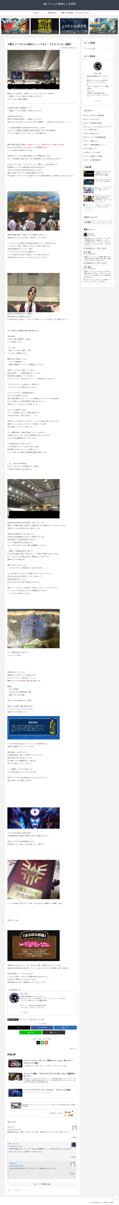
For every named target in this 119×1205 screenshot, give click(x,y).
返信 (74, 1137)
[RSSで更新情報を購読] (27, 1012)
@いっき (24, 993)
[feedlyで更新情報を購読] (24, 1012)
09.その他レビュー (13, 1019)
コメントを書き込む (42, 1184)
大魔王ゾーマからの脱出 (38, 1019)
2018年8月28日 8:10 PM (16, 1165)
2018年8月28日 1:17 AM (15, 1146)
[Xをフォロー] (21, 1012)
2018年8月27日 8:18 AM (14, 1129)
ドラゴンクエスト (25, 1019)
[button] (54, 1032)
